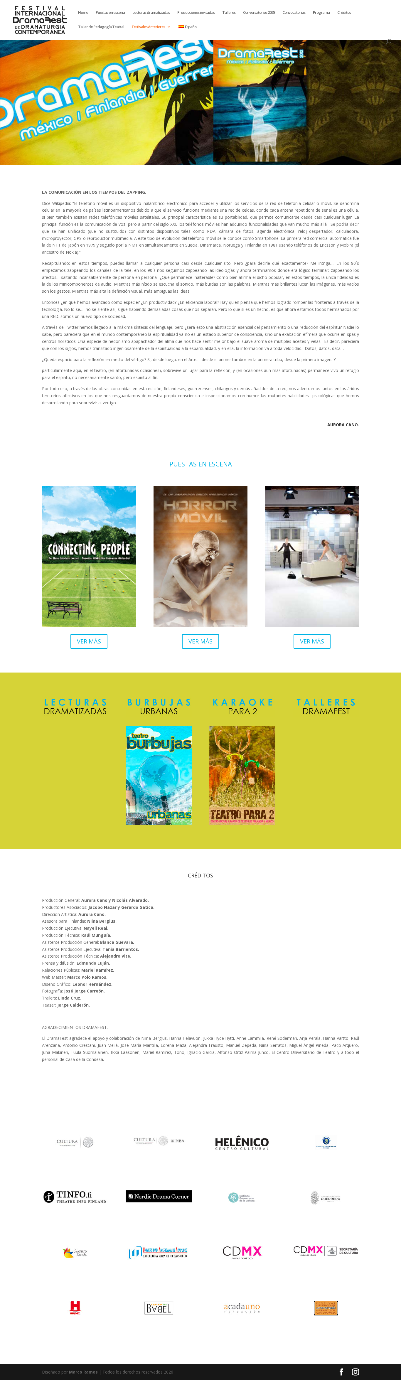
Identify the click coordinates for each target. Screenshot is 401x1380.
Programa (321, 12)
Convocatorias (293, 12)
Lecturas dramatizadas (151, 12)
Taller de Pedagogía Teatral (101, 27)
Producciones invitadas (196, 12)
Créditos (344, 12)
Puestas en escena (110, 12)
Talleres (228, 12)
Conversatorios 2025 (259, 12)
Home (83, 12)
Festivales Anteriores (148, 27)
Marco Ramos (83, 1372)
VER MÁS (89, 641)
